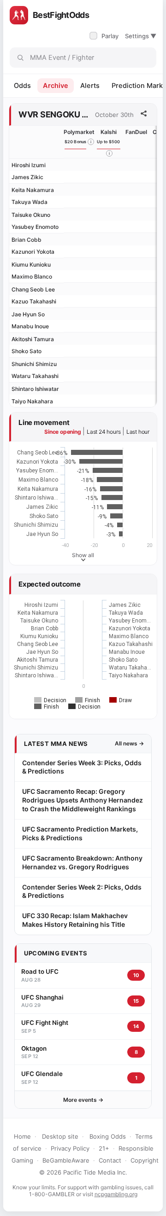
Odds (22, 85)
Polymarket (79, 131)
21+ (104, 1148)
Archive (55, 85)
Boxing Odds (107, 1136)
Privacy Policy (70, 1148)
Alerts (90, 85)
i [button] (90, 141)
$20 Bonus (76, 141)
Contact (110, 1160)
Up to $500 (108, 141)
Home (22, 1136)
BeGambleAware (65, 1160)
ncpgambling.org (116, 1194)
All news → (129, 743)
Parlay (105, 36)
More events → (83, 1099)
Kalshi (109, 131)
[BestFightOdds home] (19, 15)
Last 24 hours (103, 431)
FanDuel (136, 131)
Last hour (137, 431)
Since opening (62, 431)
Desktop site (60, 1136)
